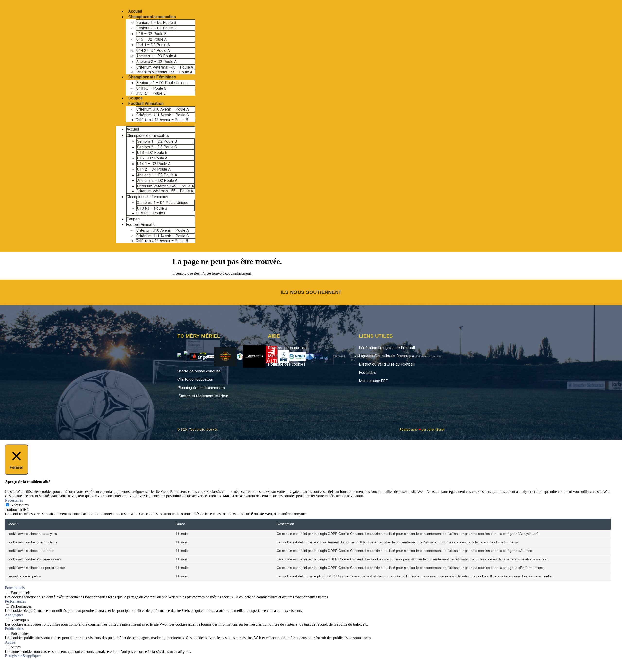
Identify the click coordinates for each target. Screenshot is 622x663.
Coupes (135, 98)
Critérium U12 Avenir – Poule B (162, 119)
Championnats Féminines (152, 77)
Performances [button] (15, 601)
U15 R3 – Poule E (150, 93)
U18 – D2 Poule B (151, 33)
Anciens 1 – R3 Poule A (156, 56)
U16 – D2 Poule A (151, 39)
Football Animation (146, 103)
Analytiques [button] (14, 615)
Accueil (135, 11)
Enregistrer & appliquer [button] (23, 656)
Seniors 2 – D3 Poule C (156, 28)
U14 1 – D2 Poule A (153, 45)
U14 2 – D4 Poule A (153, 50)
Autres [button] (10, 642)
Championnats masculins (152, 16)
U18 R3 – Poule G (151, 88)
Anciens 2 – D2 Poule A (156, 61)
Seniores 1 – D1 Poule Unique (162, 82)
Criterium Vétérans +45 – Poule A (164, 67)
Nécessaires (20, 505)
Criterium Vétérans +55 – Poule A (164, 72)
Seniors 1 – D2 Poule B (156, 22)
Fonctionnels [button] (15, 588)
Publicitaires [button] (14, 629)
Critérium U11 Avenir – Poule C (162, 115)
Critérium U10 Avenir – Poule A (162, 109)
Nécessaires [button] (14, 500)
